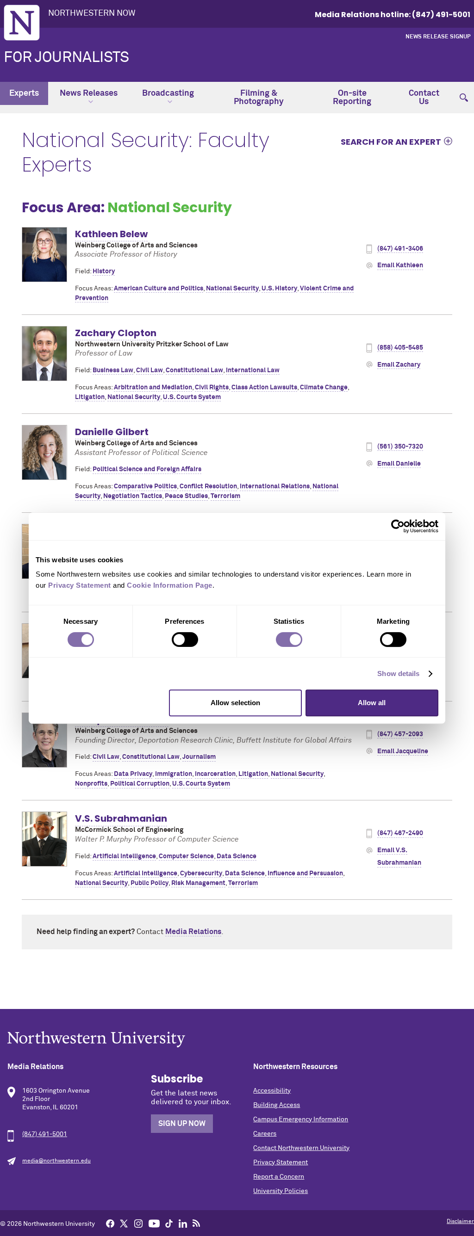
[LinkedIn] (183, 1223)
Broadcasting (168, 93)
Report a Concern (278, 1177)
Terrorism (225, 496)
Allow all (372, 703)
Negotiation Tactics (132, 496)
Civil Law (149, 370)
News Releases (89, 93)
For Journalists (66, 57)
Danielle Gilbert (112, 431)
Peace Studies (186, 496)
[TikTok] (169, 1223)
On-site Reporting (352, 97)
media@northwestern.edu (56, 1161)
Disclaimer (460, 1221)
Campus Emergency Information (300, 1119)
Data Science (236, 856)
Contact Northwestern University (301, 1148)
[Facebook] (110, 1223)
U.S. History (279, 288)
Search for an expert (391, 141)
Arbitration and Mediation (153, 387)
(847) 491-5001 (44, 1134)
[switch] (185, 639)
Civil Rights (212, 387)
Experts (24, 93)
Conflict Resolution (208, 486)
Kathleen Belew (111, 234)
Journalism (199, 757)
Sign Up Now (182, 1123)
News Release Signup (437, 37)
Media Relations (193, 931)
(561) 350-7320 (400, 446)
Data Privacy (133, 774)
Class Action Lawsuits (264, 387)
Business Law (113, 370)
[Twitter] (124, 1223)
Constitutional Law (194, 370)
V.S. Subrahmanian (121, 818)
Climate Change (324, 387)
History (104, 271)
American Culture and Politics (158, 288)
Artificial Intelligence (124, 856)
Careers (264, 1134)
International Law (253, 370)
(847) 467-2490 (400, 833)
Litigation (90, 397)
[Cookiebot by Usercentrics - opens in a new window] (397, 526)
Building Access (276, 1105)
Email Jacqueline (402, 751)
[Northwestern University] (237, 1039)
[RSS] (196, 1223)
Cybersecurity (201, 873)
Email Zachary (398, 365)
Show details (398, 673)
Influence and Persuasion (305, 873)
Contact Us (424, 97)
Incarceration (215, 774)
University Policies (280, 1191)
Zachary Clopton (115, 332)
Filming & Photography (259, 97)
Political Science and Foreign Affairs (147, 469)
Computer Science (186, 856)
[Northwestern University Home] (22, 23)
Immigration (173, 774)
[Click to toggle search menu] (464, 93)
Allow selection (235, 703)
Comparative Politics (145, 486)
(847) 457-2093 (400, 734)
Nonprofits (91, 784)
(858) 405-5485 (400, 347)
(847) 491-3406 (400, 249)
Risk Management (198, 883)
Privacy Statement (280, 1162)
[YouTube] (154, 1223)
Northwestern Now (92, 13)
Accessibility (272, 1091)
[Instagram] (138, 1223)
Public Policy (149, 883)
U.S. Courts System (192, 397)
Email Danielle (399, 464)
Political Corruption (139, 784)
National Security (232, 288)
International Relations (275, 486)
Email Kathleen (400, 265)
